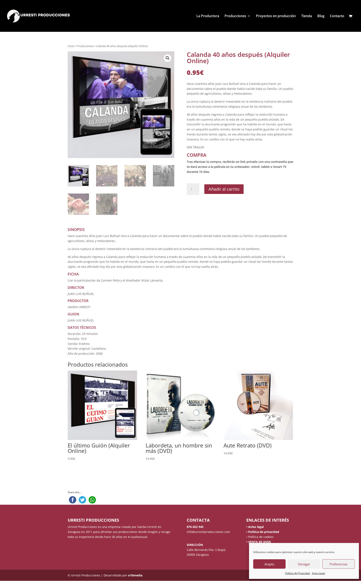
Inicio (71, 46)
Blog (320, 16)
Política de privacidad (263, 532)
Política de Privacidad (297, 573)
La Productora (207, 16)
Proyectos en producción (276, 16)
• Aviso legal (255, 527)
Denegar (304, 564)
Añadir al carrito (223, 189)
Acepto (269, 564)
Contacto (337, 16)
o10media (135, 575)
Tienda (306, 16)
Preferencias (338, 564)
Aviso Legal (318, 573)
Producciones (235, 16)
